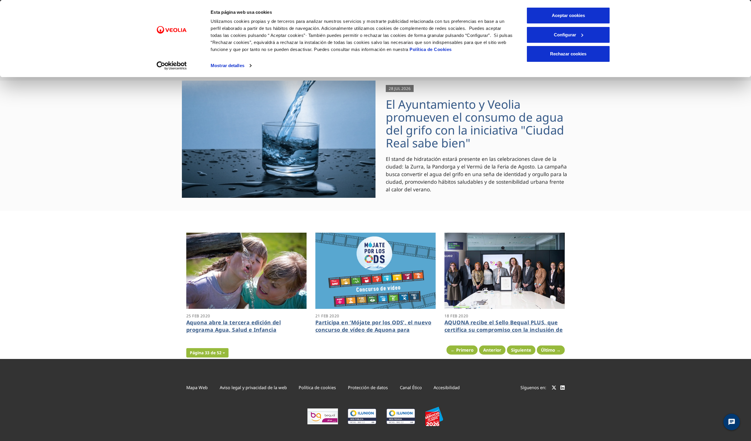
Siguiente (521, 350)
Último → (551, 350)
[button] (207, 352)
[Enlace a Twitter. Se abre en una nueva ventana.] (554, 388)
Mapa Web (197, 387)
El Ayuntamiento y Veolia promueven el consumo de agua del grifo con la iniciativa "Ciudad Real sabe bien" (475, 123)
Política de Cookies (431, 49)
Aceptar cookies (568, 15)
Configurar (565, 34)
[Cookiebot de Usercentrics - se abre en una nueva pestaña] (171, 65)
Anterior (492, 350)
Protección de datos (368, 387)
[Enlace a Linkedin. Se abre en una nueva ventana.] (562, 388)
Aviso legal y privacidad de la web (253, 387)
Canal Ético (411, 387)
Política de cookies (317, 387)
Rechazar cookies (568, 53)
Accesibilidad (447, 387)
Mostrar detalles (227, 65)
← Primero (462, 350)
